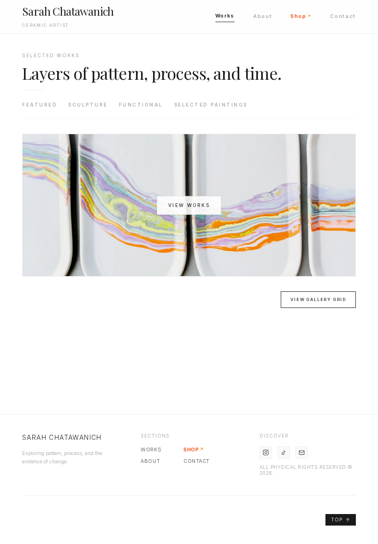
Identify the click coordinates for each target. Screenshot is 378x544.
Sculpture (88, 104)
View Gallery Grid (318, 299)
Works (225, 15)
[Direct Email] (301, 452)
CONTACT (196, 461)
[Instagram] (266, 452)
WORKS (151, 449)
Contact (343, 16)
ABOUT (150, 461)
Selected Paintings (211, 104)
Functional (141, 104)
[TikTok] (284, 452)
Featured (39, 104)
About (262, 16)
